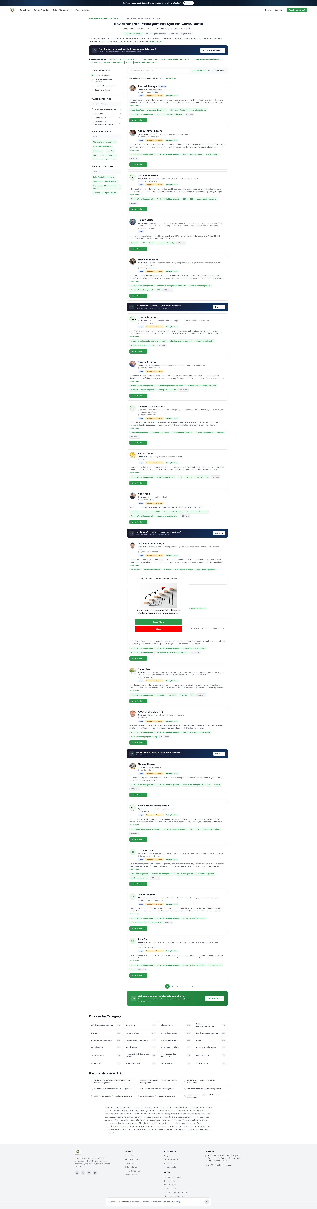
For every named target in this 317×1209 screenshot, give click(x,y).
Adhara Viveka (170, 1167)
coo (132, 969)
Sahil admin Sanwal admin (153, 805)
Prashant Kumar (147, 362)
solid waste (97, 151)
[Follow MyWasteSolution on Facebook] (95, 1172)
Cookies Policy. (175, 1202)
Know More (158, 622)
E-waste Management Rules (194, 648)
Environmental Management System (104, 123)
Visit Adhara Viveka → (212, 50)
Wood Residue (105, 1055)
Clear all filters (170, 78)
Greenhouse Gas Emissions (175, 1055)
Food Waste (140, 1047)
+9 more (134, 203)
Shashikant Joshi (148, 259)
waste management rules (167, 516)
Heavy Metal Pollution (175, 1047)
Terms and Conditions (173, 1177)
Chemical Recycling (152, 569)
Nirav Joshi (144, 493)
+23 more (142, 969)
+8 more (215, 477)
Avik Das (143, 939)
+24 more (134, 833)
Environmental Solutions (182, 432)
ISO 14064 (172, 695)
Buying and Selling (102, 90)
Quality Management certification (175, 59)
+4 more (181, 243)
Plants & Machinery (133, 1171)
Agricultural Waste (175, 1040)
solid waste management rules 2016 (171, 286)
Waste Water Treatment (140, 1040)
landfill (217, 785)
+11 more (189, 114)
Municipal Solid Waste (102, 146)
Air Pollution (105, 1063)
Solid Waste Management (105, 109)
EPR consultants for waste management (157, 1089)
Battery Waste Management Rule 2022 (172, 652)
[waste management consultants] (12, 10)
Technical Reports (172, 1159)
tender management (139, 878)
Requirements (82, 10)
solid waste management (200, 286)
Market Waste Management (142, 386)
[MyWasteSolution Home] (97, 1152)
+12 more (161, 345)
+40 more (195, 652)
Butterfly (170, 243)
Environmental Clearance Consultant (201, 386)
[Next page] (192, 986)
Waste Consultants (102, 75)
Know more (188, 3)
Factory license (196, 154)
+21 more (183, 390)
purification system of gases (142, 390)
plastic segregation (149, 59)
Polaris (160, 243)
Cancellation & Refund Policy (176, 1192)
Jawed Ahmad (146, 894)
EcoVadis (135, 243)
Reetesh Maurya (147, 86)
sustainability (211, 154)
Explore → (219, 307)
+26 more (134, 437)
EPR (94, 155)
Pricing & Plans (170, 1163)
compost (111, 155)
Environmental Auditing (173, 512)
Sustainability (105, 1047)
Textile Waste (210, 1063)
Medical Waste (210, 1055)
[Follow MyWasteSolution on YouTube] (89, 1172)
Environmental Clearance (197, 512)
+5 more (168, 922)
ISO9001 (111, 59)
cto (191, 829)
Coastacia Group (147, 317)
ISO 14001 (94, 63)
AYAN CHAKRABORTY (150, 711)
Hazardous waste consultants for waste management (203, 1096)
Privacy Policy (170, 1181)
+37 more (155, 878)
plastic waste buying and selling (144, 737)
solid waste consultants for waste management (201, 1081)
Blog (166, 1155)
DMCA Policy (170, 1185)
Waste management (139, 345)
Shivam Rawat (146, 764)
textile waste (156, 922)
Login (268, 10)
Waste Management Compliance (170, 386)
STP (102, 155)
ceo (197, 829)
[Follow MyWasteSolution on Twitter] (83, 1172)
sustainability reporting (206, 199)
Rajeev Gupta (146, 220)
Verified (163, 86)
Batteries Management (105, 1040)
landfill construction (127, 59)
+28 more (185, 516)
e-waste (109, 151)
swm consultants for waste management (157, 1096)
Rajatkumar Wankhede (151, 406)
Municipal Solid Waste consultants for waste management (158, 1081)
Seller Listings (131, 1167)
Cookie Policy (170, 1188)
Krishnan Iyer (145, 850)
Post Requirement (297, 10)
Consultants (25, 10)
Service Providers (42, 10)
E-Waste (96, 193)
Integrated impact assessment (205, 59)
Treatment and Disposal (105, 86)
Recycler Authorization (112, 63)
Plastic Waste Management (104, 142)
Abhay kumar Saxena (150, 131)
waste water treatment (206, 569)
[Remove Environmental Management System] (160, 78)
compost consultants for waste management (113, 1096)
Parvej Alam (145, 669)
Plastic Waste (100, 118)
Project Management (139, 432)
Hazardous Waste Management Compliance (148, 110)
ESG (191, 199)
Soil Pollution (175, 1063)
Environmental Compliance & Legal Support (148, 341)
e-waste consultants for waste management (112, 1089)
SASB (128, 63)
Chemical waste (140, 1063)
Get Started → (214, 998)
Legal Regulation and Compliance (103, 80)
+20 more (168, 290)
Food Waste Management (210, 1033)
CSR (184, 199)
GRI (144, 243)
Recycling (99, 113)
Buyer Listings (131, 1163)
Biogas (210, 1040)
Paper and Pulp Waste (210, 1047)
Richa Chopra (145, 453)
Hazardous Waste (175, 1033)
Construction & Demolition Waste (140, 1055)
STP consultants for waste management (204, 1089)
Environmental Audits (204, 341)
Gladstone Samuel (148, 175)
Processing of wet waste (200, 732)
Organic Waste (110, 193)
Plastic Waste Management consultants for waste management (112, 1081)
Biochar (220, 432)
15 (187, 986)
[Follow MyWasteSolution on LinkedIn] (77, 1172)
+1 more (134, 159)
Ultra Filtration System (165, 477)
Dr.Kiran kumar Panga (151, 543)
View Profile (137, 120)
